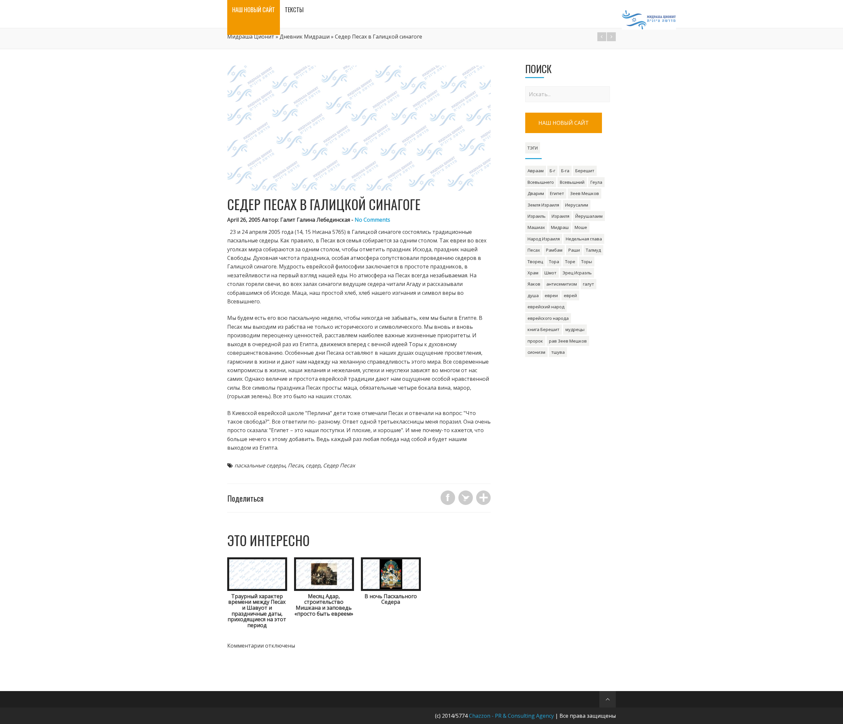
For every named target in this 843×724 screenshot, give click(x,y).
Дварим (536, 193)
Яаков (534, 284)
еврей (570, 295)
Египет (557, 193)
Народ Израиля (544, 239)
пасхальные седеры (259, 465)
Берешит (584, 171)
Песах (295, 465)
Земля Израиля (543, 205)
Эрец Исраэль (577, 273)
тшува (558, 352)
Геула (596, 182)
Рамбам (554, 250)
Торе (570, 262)
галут (588, 284)
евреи (551, 295)
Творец (535, 262)
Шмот (550, 273)
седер (313, 465)
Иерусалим (576, 205)
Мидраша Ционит (250, 36)
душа (533, 295)
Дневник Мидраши (305, 36)
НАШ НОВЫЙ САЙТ (563, 122)
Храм (533, 273)
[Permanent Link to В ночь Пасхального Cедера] (391, 589)
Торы (586, 262)
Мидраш (560, 227)
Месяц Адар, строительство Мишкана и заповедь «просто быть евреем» (323, 605)
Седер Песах (339, 465)
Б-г (552, 171)
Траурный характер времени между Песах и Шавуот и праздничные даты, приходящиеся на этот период (257, 611)
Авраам (536, 171)
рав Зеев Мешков (568, 341)
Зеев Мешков (584, 193)
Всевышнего (541, 182)
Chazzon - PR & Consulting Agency (511, 715)
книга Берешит (543, 329)
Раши (574, 250)
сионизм (536, 352)
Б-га (565, 171)
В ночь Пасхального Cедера (391, 599)
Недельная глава (584, 239)
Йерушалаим (589, 216)
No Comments (372, 219)
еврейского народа (548, 318)
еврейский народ (546, 307)
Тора (554, 262)
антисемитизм (561, 284)
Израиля (560, 216)
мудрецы (575, 329)
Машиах (536, 227)
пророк (535, 341)
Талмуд (593, 250)
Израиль (537, 216)
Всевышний (572, 182)
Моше (581, 227)
